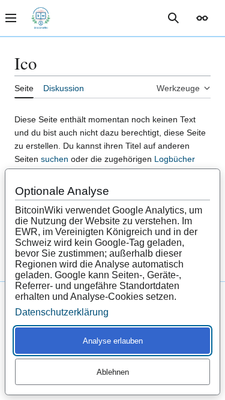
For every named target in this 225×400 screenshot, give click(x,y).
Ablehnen (113, 372)
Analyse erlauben (113, 340)
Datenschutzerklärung (62, 312)
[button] (202, 18)
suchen (54, 159)
